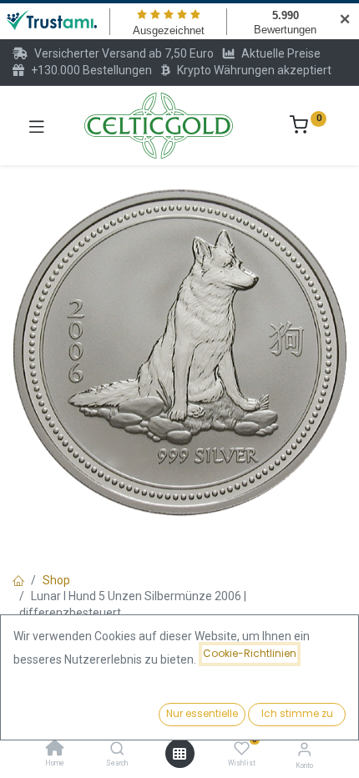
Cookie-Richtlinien (249, 653)
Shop (56, 580)
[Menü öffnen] (179, 754)
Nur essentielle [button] (202, 713)
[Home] (55, 749)
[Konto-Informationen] (304, 749)
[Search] (117, 749)
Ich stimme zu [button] (297, 713)
